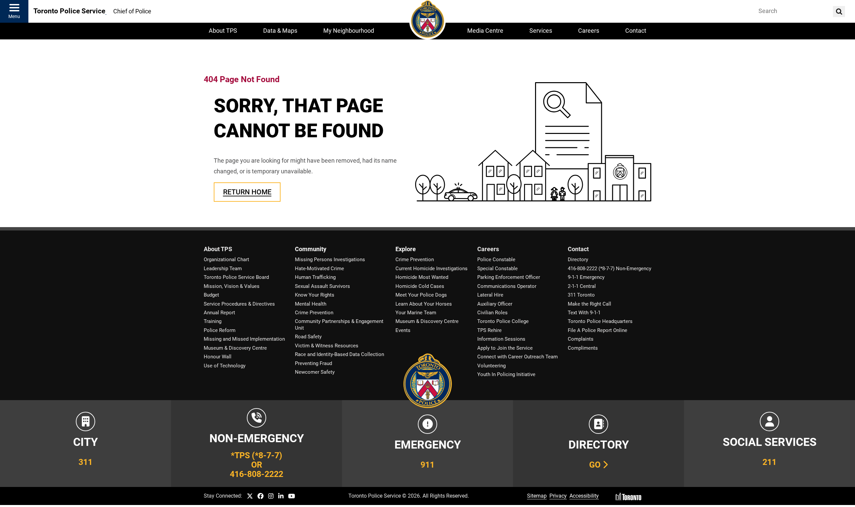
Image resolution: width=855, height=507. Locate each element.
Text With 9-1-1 (584, 313)
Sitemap (537, 496)
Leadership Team (223, 269)
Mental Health (310, 304)
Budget (211, 295)
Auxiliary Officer (494, 304)
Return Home (247, 192)
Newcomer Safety (315, 372)
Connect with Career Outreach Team (517, 357)
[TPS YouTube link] (292, 496)
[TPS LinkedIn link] (281, 496)
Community (310, 249)
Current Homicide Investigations (431, 269)
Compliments (583, 348)
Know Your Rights (314, 295)
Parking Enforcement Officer (508, 277)
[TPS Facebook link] (260, 496)
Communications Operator (506, 286)
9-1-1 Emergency (586, 277)
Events (402, 330)
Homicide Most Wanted (421, 277)
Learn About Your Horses (423, 304)
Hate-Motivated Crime (319, 269)
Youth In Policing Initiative (506, 374)
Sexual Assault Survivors (322, 286)
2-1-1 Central (582, 286)
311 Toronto (581, 295)
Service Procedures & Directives (239, 304)
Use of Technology (224, 366)
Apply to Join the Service (505, 348)
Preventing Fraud (313, 363)
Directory (578, 260)
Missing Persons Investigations (330, 260)
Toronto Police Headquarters (600, 321)
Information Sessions (501, 339)
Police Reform (219, 330)
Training (212, 321)
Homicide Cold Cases (419, 286)
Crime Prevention (314, 313)
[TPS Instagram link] (271, 496)
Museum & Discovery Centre (235, 348)
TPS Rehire (489, 330)
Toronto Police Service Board (236, 277)
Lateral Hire (490, 295)
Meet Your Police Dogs (421, 295)
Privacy (558, 496)
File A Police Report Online (597, 330)
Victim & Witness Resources (326, 346)
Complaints (580, 339)
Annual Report (219, 313)
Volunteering (491, 366)
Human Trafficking (315, 277)
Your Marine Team (415, 313)
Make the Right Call (589, 304)
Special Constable (497, 269)
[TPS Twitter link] (249, 496)
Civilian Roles (492, 313)
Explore (405, 249)
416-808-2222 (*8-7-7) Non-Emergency (609, 269)
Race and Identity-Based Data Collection (339, 354)
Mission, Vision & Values (232, 286)
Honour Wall (217, 357)
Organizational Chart (226, 260)
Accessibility (584, 496)
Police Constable (496, 260)
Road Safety (308, 337)
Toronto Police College (503, 321)
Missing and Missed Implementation (244, 339)
